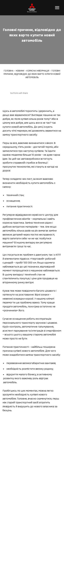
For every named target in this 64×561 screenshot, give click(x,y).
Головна (8, 70)
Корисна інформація (37, 70)
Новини (20, 70)
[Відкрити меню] (57, 7)
